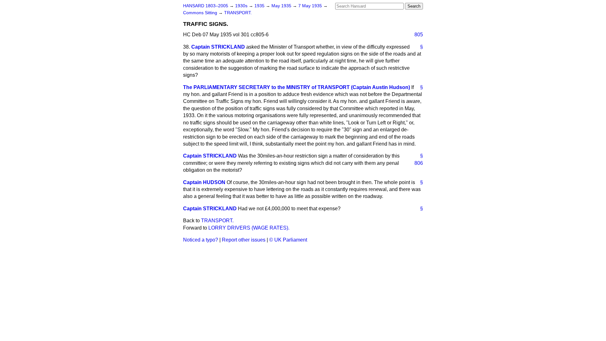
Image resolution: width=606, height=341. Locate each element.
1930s (242, 5)
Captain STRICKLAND (218, 47)
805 (418, 34)
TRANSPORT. (238, 12)
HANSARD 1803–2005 (205, 5)
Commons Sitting (200, 12)
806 (418, 163)
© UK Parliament (288, 239)
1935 (260, 5)
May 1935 (282, 5)
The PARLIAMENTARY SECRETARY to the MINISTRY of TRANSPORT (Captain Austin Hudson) (296, 87)
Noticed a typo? (200, 239)
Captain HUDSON (204, 182)
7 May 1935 (310, 5)
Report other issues (243, 239)
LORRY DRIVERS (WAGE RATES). (248, 227)
